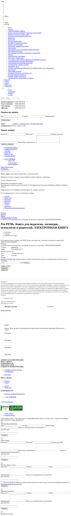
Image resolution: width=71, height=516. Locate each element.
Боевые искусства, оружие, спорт (18, 34)
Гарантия (7, 152)
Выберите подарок (7, 259)
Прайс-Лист (8, 387)
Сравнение (4, 268)
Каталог (10, 29)
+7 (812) (10, 397)
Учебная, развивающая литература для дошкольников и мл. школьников (31, 68)
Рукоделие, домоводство (16, 58)
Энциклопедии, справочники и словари (20, 78)
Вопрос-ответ (8, 154)
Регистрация (9, 167)
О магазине (11, 91)
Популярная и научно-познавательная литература (23, 49)
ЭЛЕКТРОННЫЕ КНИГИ (16, 31)
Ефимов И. (14, 247)
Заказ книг (7, 206)
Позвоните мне (5, 120)
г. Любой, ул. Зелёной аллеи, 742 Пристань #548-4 (27, 124)
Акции (6, 83)
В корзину (26, 262)
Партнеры (7, 199)
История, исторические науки (17, 43)
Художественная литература (17, 75)
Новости (7, 80)
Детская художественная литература (19, 36)
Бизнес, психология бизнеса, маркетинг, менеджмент (25, 33)
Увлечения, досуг (13, 66)
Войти (3, 167)
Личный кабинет (9, 156)
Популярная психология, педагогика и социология (24, 53)
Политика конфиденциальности (14, 208)
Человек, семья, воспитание (17, 76)
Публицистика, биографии (16, 56)
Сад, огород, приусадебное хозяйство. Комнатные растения (27, 59)
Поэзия (10, 54)
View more (7, 333)
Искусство (11, 39)
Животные (11, 38)
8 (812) (9, 159)
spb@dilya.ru (9, 402)
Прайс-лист (8, 85)
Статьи (6, 81)
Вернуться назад (6, 310)
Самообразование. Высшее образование (20, 61)
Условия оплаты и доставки (13, 370)
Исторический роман (15, 41)
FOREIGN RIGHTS (10, 149)
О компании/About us (11, 147)
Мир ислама (12, 48)
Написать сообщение (7, 144)
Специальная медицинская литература (20, 63)
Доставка (7, 151)
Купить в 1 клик (5, 266)
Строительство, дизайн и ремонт (18, 65)
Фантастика (12, 70)
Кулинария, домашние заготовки (18, 46)
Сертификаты (8, 371)
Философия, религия (14, 71)
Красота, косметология (15, 44)
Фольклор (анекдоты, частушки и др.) (20, 73)
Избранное (4, 270)
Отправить (4, 435)
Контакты (7, 201)
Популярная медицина (15, 51)
